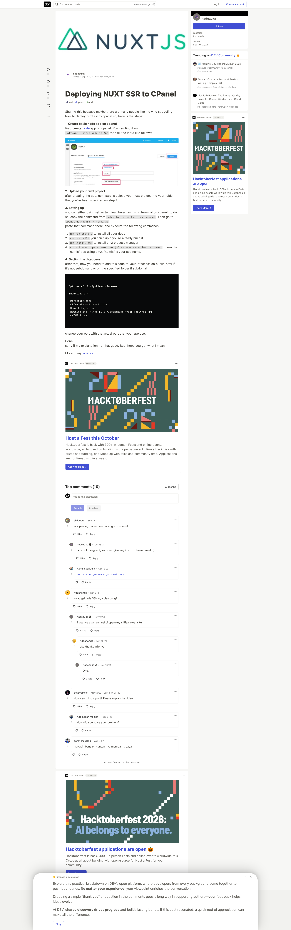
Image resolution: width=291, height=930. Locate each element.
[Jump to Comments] (48, 83)
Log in (216, 4)
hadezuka (79, 73)
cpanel (79, 102)
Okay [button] (58, 924)
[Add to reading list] (48, 95)
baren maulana (82, 740)
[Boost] (48, 106)
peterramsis (81, 692)
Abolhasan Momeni (88, 716)
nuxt (69, 102)
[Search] (57, 4)
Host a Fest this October (92, 438)
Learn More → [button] (203, 207)
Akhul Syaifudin (86, 568)
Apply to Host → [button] (77, 466)
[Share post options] (48, 117)
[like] (76, 582)
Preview (93, 508)
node (90, 102)
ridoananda (80, 592)
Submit (78, 508)
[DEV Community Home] (47, 4)
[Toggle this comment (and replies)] (68, 525)
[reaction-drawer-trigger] (48, 71)
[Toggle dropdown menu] (176, 363)
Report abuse (132, 762)
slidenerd (79, 520)
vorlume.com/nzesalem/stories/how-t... (102, 574)
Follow (219, 26)
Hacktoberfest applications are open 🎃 (109, 849)
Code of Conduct (112, 762)
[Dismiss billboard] (251, 876)
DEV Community (223, 55)
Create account (235, 4)
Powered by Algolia (143, 4)
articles (87, 353)
